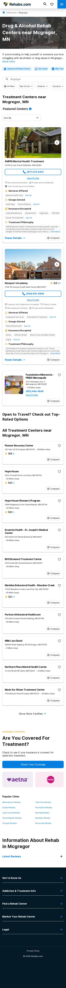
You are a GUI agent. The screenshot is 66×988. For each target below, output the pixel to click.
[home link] (3, 12)
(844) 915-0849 (35, 293)
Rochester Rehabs (43, 807)
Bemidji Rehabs (42, 813)
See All (28, 195)
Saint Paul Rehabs (43, 802)
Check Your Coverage (33, 764)
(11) (13, 597)
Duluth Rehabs (8, 807)
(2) (13, 453)
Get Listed (42, 69)
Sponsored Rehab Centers (18, 69)
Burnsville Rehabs (43, 823)
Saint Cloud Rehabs (11, 813)
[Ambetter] (50, 779)
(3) (13, 483)
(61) (59, 283)
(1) (13, 512)
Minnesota (12, 13)
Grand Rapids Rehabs (12, 818)
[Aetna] (17, 779)
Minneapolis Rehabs (11, 802)
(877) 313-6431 (35, 172)
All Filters (11, 86)
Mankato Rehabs (42, 818)
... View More (54, 231)
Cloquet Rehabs (9, 823)
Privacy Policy (33, 951)
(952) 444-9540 (35, 391)
